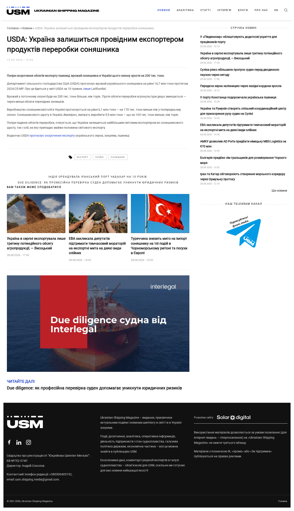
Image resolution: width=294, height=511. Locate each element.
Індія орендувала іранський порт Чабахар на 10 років (98, 176)
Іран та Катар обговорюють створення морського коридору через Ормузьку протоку (242, 176)
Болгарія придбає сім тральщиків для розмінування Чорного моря (243, 160)
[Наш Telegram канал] (243, 232)
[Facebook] (9, 442)
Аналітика (185, 10)
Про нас (261, 10)
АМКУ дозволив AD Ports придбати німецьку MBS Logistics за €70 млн (243, 144)
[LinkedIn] (18, 442)
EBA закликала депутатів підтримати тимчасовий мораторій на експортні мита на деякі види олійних (97, 245)
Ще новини (279, 190)
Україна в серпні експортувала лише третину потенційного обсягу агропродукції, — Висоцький (36, 243)
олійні (99, 157)
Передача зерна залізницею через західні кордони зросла (241, 86)
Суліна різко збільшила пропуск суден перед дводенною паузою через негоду (239, 72)
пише (87, 88)
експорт (82, 157)
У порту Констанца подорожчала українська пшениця (238, 97)
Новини (164, 10)
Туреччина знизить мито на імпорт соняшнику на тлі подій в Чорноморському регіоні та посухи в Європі (159, 245)
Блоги (243, 10)
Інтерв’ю (224, 10)
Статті (205, 10)
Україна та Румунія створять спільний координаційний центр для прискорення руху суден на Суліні (243, 111)
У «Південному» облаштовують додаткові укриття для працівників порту (238, 39)
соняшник (118, 157)
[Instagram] (28, 442)
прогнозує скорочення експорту (52, 135)
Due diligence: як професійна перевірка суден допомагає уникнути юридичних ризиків (98, 182)
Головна (13, 28)
